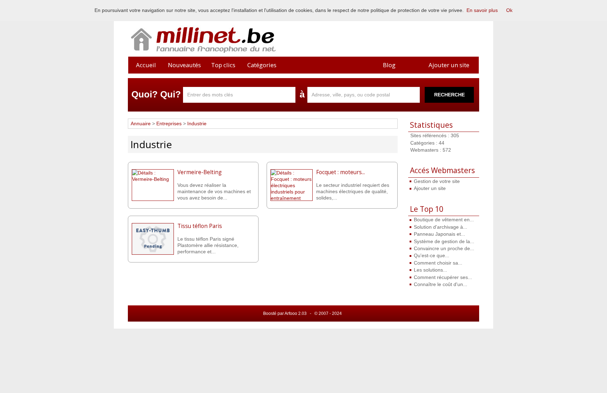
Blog (389, 65)
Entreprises (169, 123)
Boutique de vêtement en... (444, 219)
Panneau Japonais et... (439, 234)
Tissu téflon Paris (199, 226)
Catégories (261, 65)
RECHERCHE (449, 94)
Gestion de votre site (437, 181)
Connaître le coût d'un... (440, 284)
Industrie (197, 123)
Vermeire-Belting (199, 172)
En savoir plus (482, 10)
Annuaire (141, 123)
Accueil (146, 65)
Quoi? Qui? (156, 94)
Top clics (223, 65)
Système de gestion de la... (444, 241)
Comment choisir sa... (438, 263)
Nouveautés (184, 65)
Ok (509, 10)
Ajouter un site (449, 65)
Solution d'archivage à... (440, 227)
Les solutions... (430, 270)
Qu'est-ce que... (431, 255)
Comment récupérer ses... (443, 277)
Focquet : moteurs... (340, 172)
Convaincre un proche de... (444, 248)
